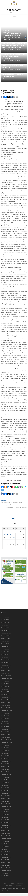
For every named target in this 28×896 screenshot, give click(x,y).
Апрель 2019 (4, 851)
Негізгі (5, 883)
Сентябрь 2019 (5, 838)
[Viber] (19, 487)
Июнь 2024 (4, 686)
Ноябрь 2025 (4, 641)
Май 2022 (3, 753)
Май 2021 (3, 785)
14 (17, 538)
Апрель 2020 (4, 819)
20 (14, 541)
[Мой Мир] (8, 487)
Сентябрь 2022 (5, 742)
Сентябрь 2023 (5, 710)
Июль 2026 (4, 619)
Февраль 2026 (4, 633)
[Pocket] (13, 487)
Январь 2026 (4, 635)
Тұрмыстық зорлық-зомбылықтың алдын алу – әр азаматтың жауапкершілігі (13, 56)
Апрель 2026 (4, 627)
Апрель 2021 (4, 787)
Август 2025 (4, 649)
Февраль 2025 (4, 665)
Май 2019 (3, 849)
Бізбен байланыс (9, 885)
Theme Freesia (15, 888)
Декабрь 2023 (4, 702)
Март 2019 (4, 854)
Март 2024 (4, 694)
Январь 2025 (4, 667)
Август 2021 (4, 777)
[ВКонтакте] (2, 487)
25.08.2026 (18, 37)
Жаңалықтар (5, 30)
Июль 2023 (4, 715)
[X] (11, 487)
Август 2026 (4, 617)
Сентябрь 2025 (5, 646)
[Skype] (25, 487)
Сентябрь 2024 (5, 678)
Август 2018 (4, 873)
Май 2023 (3, 721)
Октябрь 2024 (4, 675)
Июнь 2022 (4, 750)
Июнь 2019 (4, 846)
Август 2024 (4, 681)
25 (7, 544)
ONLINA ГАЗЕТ (20, 883)
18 (7, 541)
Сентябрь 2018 (5, 870)
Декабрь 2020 (4, 798)
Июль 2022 (4, 747)
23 (23, 541)
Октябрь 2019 (4, 835)
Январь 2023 (4, 731)
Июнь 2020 (4, 814)
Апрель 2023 (4, 723)
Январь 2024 (4, 699)
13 (14, 538)
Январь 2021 (4, 795)
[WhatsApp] (22, 487)
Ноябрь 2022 (4, 737)
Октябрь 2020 (4, 803)
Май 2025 (3, 657)
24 (4, 544)
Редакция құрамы (18, 885)
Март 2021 (4, 790)
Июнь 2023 (4, 718)
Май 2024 (3, 689)
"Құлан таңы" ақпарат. (8, 37)
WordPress (21, 888)
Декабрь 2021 (4, 766)
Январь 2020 (4, 827)
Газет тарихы (12, 883)
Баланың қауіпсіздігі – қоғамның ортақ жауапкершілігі (13, 75)
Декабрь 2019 (4, 830)
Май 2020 (3, 817)
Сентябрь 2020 (5, 806)
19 (10, 541)
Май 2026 (3, 625)
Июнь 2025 (4, 654)
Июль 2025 (4, 651)
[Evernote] (16, 487)
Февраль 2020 (4, 825)
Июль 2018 (4, 875)
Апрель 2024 (4, 691)
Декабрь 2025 (4, 638)
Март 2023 (4, 726)
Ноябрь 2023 (4, 705)
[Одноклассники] (5, 487)
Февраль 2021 (4, 793)
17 (4, 541)
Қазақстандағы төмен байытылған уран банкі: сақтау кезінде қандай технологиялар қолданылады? (13, 45)
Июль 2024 (4, 683)
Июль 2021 (4, 779)
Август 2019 (4, 841)
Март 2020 (4, 822)
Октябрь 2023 (4, 707)
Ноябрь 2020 (4, 801)
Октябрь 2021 (4, 771)
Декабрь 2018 (4, 862)
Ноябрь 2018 (4, 865)
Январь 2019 (4, 859)
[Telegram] (2, 490)
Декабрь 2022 (4, 734)
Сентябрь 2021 (5, 774)
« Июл (2, 549)
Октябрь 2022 (4, 739)
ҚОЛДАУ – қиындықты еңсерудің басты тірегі (11, 34)
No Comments (6, 39)
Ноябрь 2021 (4, 769)
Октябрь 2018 (4, 867)
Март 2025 (4, 662)
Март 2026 (4, 630)
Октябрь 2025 (4, 643)
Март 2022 (4, 758)
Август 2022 (4, 745)
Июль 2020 (4, 811)
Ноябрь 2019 (4, 833)
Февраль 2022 (4, 761)
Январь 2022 (4, 763)
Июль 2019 (4, 843)
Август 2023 (4, 713)
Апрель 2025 (4, 659)
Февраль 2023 (4, 729)
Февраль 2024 (4, 697)
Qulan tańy (14, 10)
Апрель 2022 (4, 755)
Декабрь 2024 (4, 670)
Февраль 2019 (4, 857)
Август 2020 (4, 809)
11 (7, 538)
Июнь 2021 (4, 782)
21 (17, 541)
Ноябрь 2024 (4, 673)
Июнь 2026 (4, 622)
